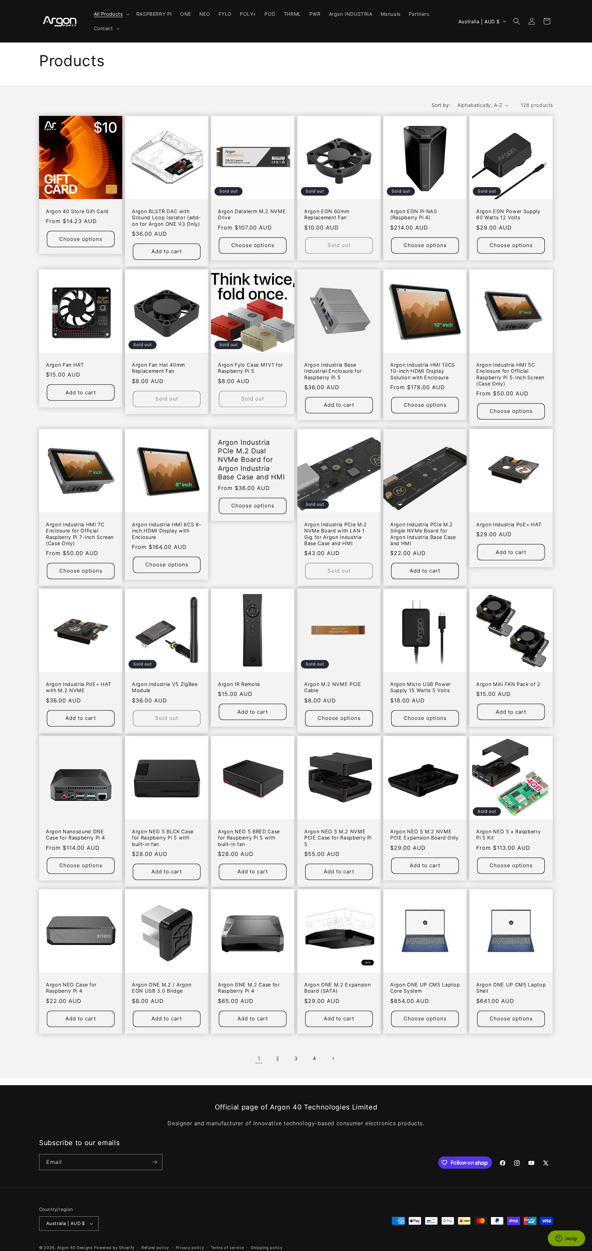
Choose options (80, 239)
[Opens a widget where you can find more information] (566, 1239)
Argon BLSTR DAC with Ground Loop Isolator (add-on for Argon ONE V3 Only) (166, 218)
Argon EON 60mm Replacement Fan (326, 215)
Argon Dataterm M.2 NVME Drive (252, 215)
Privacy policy (190, 1247)
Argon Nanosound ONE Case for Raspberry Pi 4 (75, 835)
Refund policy (155, 1247)
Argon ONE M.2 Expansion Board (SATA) (337, 988)
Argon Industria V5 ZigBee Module (165, 687)
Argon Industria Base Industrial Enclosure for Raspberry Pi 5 (333, 371)
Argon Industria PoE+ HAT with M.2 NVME (78, 687)
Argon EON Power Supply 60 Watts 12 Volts (508, 215)
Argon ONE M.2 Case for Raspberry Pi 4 (249, 988)
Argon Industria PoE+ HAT (509, 524)
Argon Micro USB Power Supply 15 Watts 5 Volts (420, 687)
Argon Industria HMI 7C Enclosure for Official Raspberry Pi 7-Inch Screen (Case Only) (80, 534)
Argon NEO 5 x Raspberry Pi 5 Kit (508, 835)
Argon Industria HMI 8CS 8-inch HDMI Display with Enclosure (166, 531)
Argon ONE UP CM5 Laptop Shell (511, 988)
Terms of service (227, 1247)
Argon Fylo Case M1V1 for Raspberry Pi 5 (250, 368)
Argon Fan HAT (65, 365)
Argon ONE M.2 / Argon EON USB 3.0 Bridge (162, 988)
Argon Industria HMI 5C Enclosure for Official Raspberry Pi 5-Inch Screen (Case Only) (510, 374)
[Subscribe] (154, 1162)
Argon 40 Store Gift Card (77, 211)
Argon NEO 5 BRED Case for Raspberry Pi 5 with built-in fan (249, 838)
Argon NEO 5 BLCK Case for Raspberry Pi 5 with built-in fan (163, 838)
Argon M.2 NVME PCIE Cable (332, 687)
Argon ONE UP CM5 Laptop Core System (425, 988)
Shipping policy (267, 1247)
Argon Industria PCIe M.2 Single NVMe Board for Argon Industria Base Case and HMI (423, 534)
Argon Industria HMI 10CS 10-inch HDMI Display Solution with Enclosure (422, 371)
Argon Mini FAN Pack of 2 (508, 684)
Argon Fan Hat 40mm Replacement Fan (158, 368)
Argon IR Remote (239, 684)
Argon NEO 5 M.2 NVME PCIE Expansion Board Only (424, 835)
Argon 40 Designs (75, 1247)
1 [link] (259, 1058)
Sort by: (441, 105)
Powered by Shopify (114, 1247)
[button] (111, 14)
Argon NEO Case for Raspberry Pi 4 (71, 988)
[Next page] (333, 1058)
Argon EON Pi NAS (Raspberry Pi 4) (413, 215)
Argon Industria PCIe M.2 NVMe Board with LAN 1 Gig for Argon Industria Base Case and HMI (335, 534)
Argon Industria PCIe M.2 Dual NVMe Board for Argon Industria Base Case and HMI (251, 459)
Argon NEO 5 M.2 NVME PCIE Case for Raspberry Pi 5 (338, 838)
